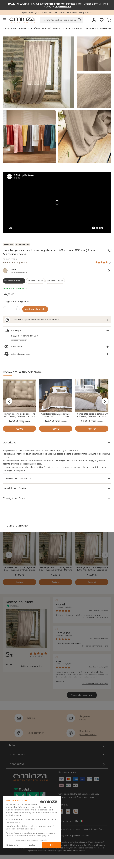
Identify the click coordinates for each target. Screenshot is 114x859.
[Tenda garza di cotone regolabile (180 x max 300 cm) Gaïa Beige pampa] (91, 549)
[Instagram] (75, 811)
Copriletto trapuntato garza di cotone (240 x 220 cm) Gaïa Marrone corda (55, 416)
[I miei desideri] (101, 21)
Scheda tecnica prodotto (15, 262)
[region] (57, 30)
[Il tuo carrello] (109, 21)
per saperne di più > (19, 340)
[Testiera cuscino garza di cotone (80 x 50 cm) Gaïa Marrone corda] (19, 395)
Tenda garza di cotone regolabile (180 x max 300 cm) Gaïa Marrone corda (55, 570)
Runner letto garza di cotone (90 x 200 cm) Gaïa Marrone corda (92, 415)
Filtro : (9, 664)
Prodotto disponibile (14, 288)
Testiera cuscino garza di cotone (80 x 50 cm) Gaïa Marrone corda (19, 415)
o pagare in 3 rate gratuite (16, 301)
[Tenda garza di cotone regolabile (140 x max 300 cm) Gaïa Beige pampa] (19, 549)
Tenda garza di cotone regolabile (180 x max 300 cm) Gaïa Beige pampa (92, 570)
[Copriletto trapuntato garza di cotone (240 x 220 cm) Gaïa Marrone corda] (55, 395)
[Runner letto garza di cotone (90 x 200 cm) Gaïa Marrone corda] (91, 395)
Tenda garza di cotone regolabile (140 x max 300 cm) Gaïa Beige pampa (19, 570)
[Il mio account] (94, 21)
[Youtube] (68, 811)
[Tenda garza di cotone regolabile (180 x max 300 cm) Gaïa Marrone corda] (55, 549)
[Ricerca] (79, 20)
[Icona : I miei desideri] (109, 250)
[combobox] (31, 666)
